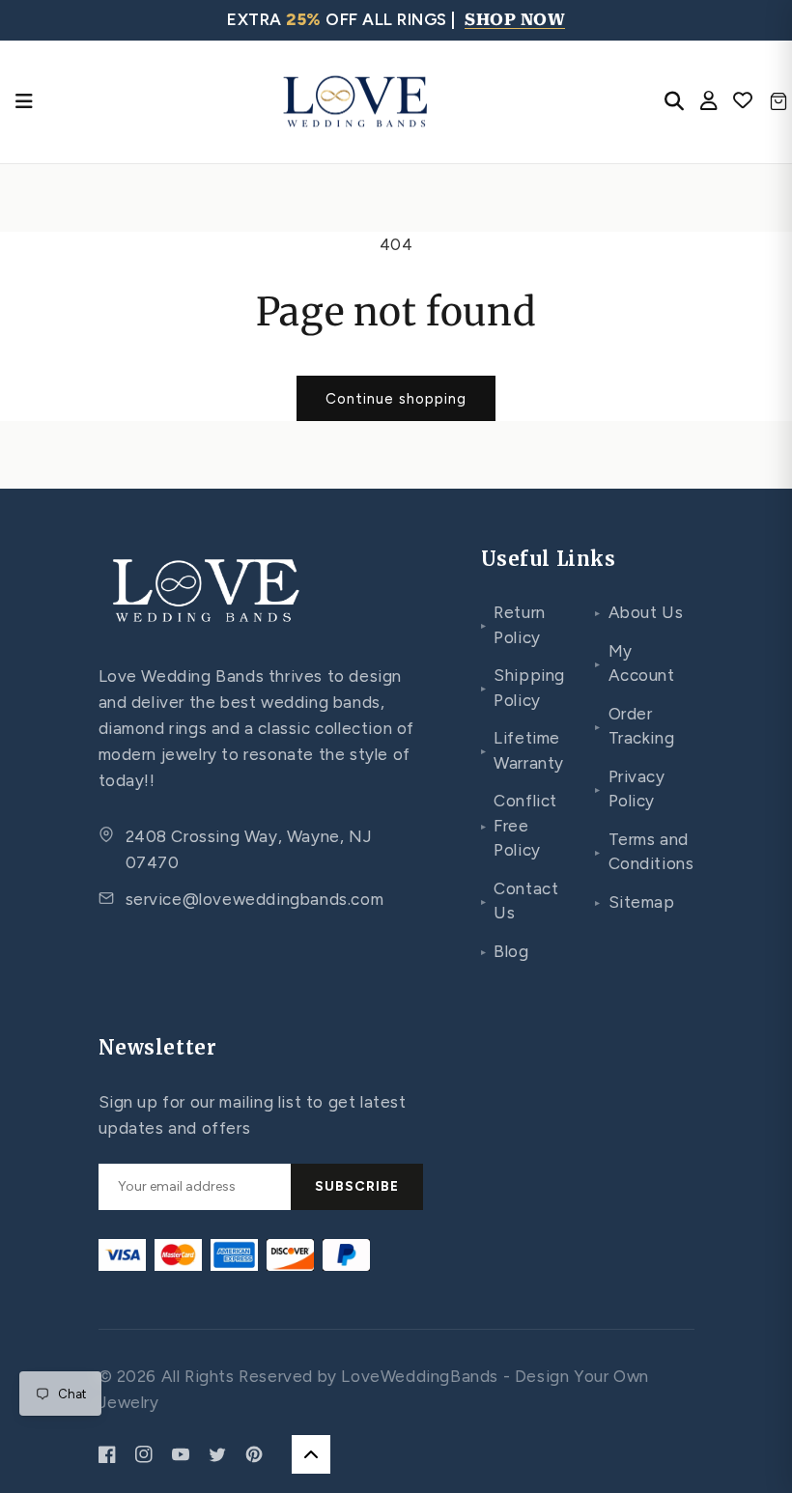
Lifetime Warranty (522, 750)
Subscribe (357, 1186)
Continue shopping (396, 399)
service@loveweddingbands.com (255, 899)
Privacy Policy (630, 789)
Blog (505, 951)
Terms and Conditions (644, 852)
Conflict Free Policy (519, 825)
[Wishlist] (743, 102)
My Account (635, 663)
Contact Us (520, 901)
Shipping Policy (523, 687)
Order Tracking (634, 726)
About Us (639, 612)
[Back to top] (311, 1454)
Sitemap (635, 902)
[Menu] (24, 101)
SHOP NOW (515, 19)
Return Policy (513, 625)
